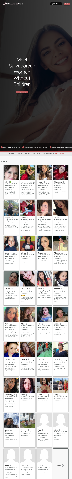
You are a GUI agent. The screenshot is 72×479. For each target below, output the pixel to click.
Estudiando (56, 439)
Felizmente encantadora (59, 331)
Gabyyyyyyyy (10, 395)
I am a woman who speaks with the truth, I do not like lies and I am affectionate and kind (60, 299)
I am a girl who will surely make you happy (43, 440)
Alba (56, 430)
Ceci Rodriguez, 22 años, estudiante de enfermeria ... (11, 295)
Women (19, 153)
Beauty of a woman (25, 474)
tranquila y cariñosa (42, 472)
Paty (39, 359)
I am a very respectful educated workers (9, 262)
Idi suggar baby (59, 217)
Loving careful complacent (44, 333)
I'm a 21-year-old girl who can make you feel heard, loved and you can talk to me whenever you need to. (60, 228)
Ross (7, 466)
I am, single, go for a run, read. (60, 369)
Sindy (7, 430)
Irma (56, 359)
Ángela (57, 288)
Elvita (23, 253)
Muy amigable (8, 260)
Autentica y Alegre (9, 189)
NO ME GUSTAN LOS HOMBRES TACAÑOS (28, 331)
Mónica (57, 253)
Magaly (8, 217)
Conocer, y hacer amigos (59, 366)
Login (66, 4)
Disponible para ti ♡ (58, 224)
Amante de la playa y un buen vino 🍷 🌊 (61, 260)
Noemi (24, 430)
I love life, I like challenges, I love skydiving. (60, 333)
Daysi (7, 324)
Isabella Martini (26, 182)
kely (39, 466)
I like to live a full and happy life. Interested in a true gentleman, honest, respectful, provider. (27, 334)
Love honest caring (42, 224)
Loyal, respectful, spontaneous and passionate (60, 262)
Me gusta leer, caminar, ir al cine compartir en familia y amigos (11, 476)
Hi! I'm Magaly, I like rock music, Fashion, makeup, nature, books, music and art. (11, 226)
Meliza (24, 359)
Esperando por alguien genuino (11, 331)
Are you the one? (41, 189)
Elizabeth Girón (57, 189)
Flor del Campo (57, 295)
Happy (40, 182)
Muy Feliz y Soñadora (10, 472)
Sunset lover (40, 262)
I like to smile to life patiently (44, 297)
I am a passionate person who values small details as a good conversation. (11, 405)
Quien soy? (23, 366)
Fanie (23, 466)
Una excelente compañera (44, 366)
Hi (21, 260)
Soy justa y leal (24, 224)
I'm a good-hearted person (11, 439)
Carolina (24, 288)
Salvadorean (36, 153)
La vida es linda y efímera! (11, 402)
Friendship (27, 153)
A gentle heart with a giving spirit (28, 189)
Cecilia (7, 288)
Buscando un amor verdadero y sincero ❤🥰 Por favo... (11, 366)
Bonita (39, 331)
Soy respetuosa (41, 437)
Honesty (23, 262)
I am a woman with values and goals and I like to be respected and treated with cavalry (27, 299)
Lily (6, 182)
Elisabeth (8, 253)
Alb (55, 437)
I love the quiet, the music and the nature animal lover (27, 369)
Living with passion (42, 260)
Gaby (56, 395)
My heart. (7, 437)
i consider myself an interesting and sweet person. (10, 299)
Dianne (40, 253)
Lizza (56, 324)
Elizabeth (58, 182)
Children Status (47, 153)
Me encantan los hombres (27, 472)
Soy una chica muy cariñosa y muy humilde (44, 295)
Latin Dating (11, 153)
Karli (23, 395)
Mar (22, 324)
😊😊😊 (23, 295)
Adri (39, 324)
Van (39, 430)
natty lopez (42, 395)
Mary (40, 217)
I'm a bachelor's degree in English (60, 191)
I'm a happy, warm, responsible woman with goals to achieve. (43, 369)
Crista (23, 217)
